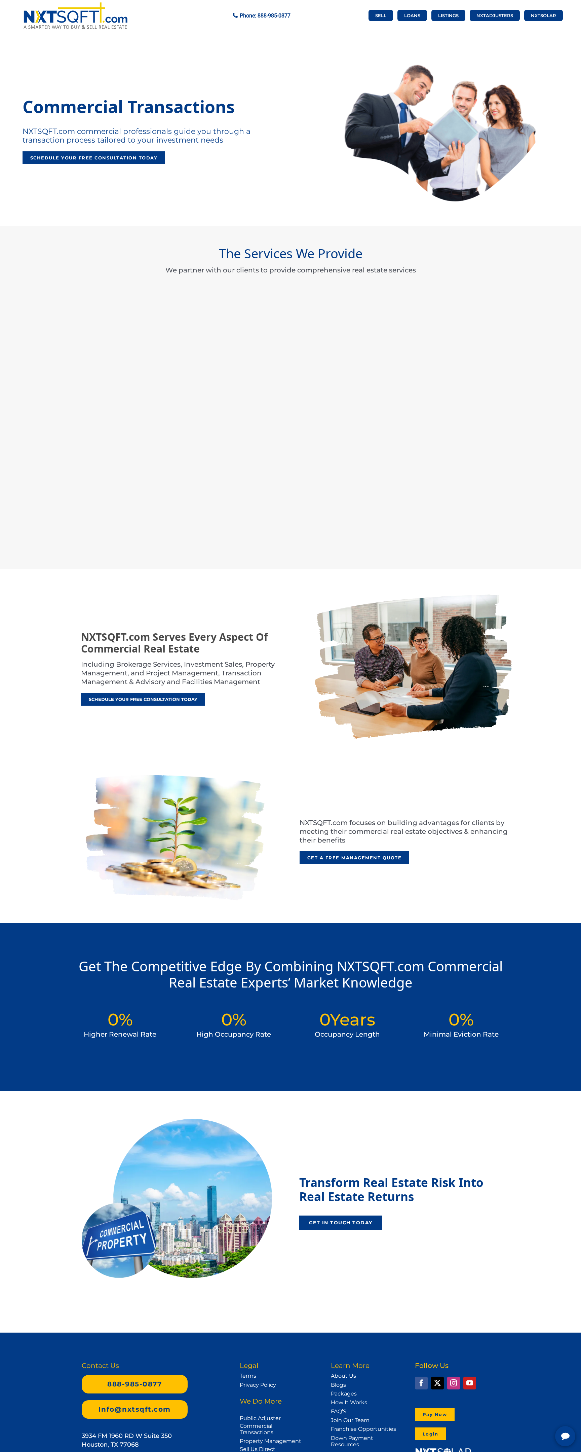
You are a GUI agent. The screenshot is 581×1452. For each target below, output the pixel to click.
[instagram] (453, 1383)
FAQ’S (338, 1411)
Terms (248, 1376)
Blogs (338, 1385)
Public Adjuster (260, 1418)
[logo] (75, 5)
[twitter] (437, 1383)
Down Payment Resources (352, 1441)
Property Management (270, 1441)
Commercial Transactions (256, 1429)
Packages (344, 1393)
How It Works (349, 1402)
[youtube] (469, 1383)
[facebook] (421, 1383)
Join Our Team (350, 1420)
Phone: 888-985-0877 (265, 15)
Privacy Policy (258, 1385)
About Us (343, 1376)
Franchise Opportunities (363, 1429)
